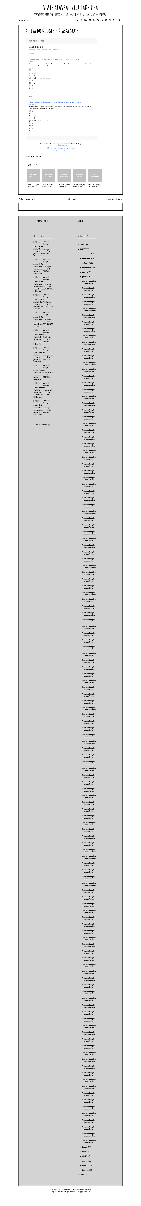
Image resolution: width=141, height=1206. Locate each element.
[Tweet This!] (33, 156)
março (85, 1161)
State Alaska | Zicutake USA (70, 7)
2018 (82, 244)
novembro (86, 258)
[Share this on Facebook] (31, 156)
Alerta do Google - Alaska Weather (89, 296)
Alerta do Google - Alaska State (52, 30)
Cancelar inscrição (61, 145)
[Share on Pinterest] (40, 156)
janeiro (85, 1170)
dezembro (86, 254)
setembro (86, 267)
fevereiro (86, 1165)
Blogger (48, 425)
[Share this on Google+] (37, 156)
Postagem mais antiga (114, 199)
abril (84, 1156)
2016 (82, 1174)
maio (84, 1152)
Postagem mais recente (27, 199)
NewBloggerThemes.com (83, 1191)
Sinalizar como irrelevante (44, 78)
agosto (85, 272)
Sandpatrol (60, 1191)
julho (84, 277)
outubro (85, 263)
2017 (82, 249)
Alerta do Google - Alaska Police (48, 185)
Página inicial (23, 20)
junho (84, 1147)
